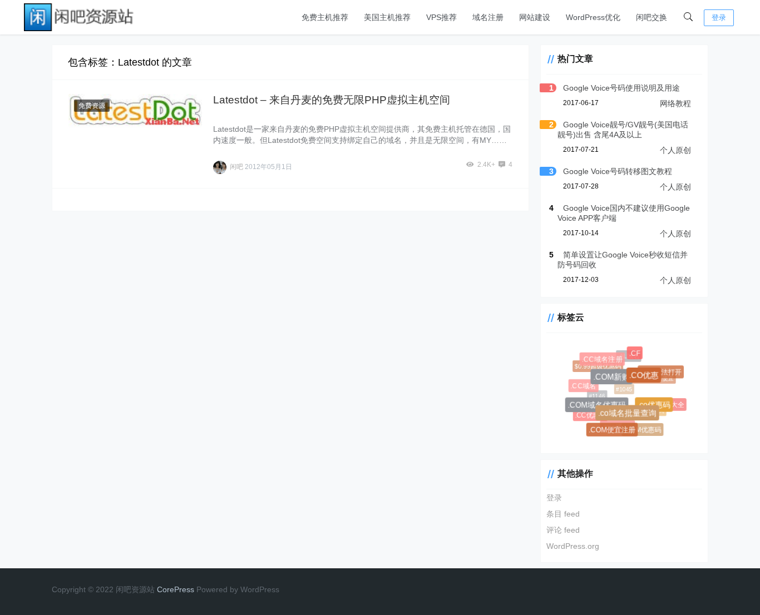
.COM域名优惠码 (598, 406)
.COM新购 (613, 379)
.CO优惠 (645, 377)
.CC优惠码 (590, 415)
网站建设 (534, 17)
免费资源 (91, 106)
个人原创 (675, 150)
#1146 (596, 394)
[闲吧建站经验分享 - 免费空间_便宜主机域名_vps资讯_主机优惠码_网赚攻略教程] (79, 16)
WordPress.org (572, 546)
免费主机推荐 (325, 17)
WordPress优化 (593, 17)
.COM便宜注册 (613, 430)
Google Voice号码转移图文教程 (617, 171)
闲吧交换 (651, 17)
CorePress (175, 589)
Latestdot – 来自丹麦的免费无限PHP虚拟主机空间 (331, 100)
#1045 (622, 387)
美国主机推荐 (387, 17)
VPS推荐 (441, 17)
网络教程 (675, 103)
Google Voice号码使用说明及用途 (621, 87)
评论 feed (563, 529)
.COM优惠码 (642, 430)
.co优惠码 (655, 406)
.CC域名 (584, 386)
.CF (635, 354)
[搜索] (688, 17)
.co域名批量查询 (629, 415)
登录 (719, 17)
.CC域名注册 (603, 360)
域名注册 (488, 17)
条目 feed (563, 513)
